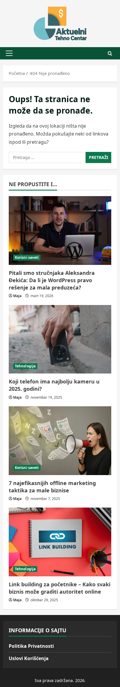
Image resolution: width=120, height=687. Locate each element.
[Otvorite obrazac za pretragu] (110, 53)
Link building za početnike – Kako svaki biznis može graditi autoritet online (59, 588)
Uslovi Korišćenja (29, 658)
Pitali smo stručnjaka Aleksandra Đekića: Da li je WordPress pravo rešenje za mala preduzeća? (52, 280)
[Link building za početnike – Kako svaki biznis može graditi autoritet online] (60, 542)
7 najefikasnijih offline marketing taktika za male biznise (52, 486)
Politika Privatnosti (31, 646)
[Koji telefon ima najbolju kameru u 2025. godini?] (60, 339)
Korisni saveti (27, 257)
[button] (9, 53)
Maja (17, 295)
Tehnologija (25, 366)
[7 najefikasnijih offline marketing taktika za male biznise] (60, 440)
